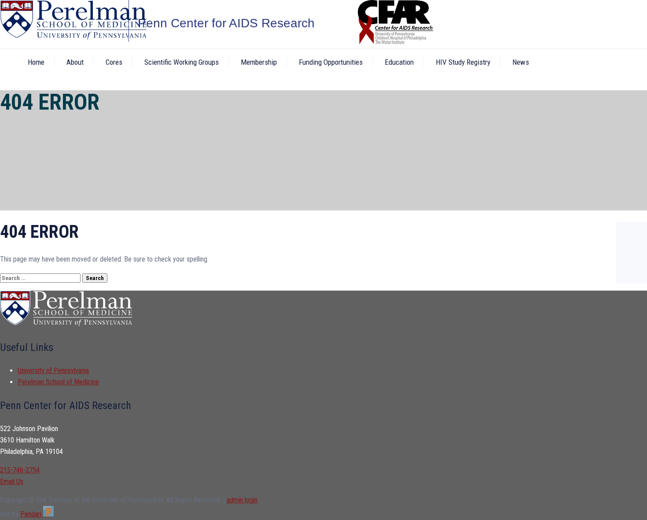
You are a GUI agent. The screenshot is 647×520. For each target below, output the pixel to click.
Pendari (31, 514)
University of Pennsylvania (53, 370)
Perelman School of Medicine (58, 382)
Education (399, 62)
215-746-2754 (20, 470)
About (75, 62)
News (520, 62)
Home (36, 62)
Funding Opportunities (331, 62)
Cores (114, 62)
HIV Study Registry (463, 62)
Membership (259, 62)
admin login (242, 500)
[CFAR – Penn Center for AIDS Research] (64, 21)
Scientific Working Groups (181, 62)
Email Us (11, 481)
